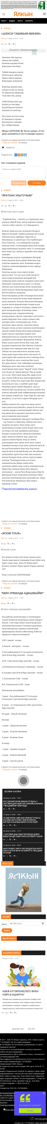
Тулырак (30, 1110)
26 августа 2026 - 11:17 (12, 831)
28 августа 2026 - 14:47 (12, 798)
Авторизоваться (18, 183)
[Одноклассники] (19, 155)
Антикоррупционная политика (11, 1093)
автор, (4, 38)
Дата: (4, 924)
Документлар (18, 1029)
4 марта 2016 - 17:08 (15, 598)
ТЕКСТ (4, 21)
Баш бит (31, 1029)
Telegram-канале (9, 142)
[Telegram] (25, 155)
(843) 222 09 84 (41, 1123)
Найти (7, 930)
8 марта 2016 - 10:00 (15, 38)
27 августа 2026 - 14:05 (12, 814)
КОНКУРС (29, 21)
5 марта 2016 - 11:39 (15, 538)
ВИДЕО (12, 21)
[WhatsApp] (22, 155)
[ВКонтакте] (15, 155)
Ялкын (7, 28)
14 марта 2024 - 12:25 (10, 958)
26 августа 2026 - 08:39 (12, 845)
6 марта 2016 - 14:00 (15, 200)
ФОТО (20, 21)
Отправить (37, 183)
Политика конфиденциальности (12, 1105)
